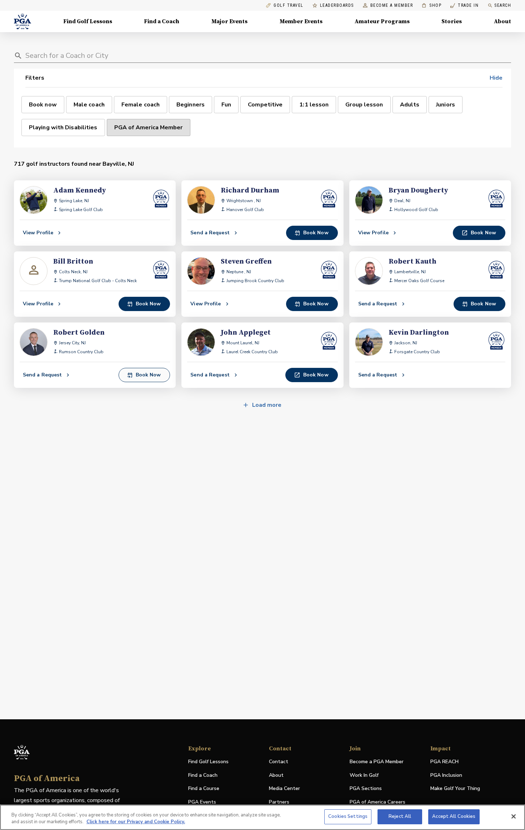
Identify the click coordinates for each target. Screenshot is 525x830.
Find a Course (203, 788)
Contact (278, 761)
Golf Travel (289, 5)
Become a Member (391, 5)
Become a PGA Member (377, 761)
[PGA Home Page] (22, 21)
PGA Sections (366, 788)
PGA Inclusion (446, 775)
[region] (262, 817)
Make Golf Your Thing (455, 788)
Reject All (400, 816)
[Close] (513, 816)
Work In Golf (364, 775)
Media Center (284, 788)
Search (502, 5)
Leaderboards (337, 5)
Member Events (301, 21)
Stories (451, 21)
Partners (279, 802)
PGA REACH (444, 762)
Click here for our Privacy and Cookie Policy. (135, 822)
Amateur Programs (382, 21)
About (502, 21)
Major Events (229, 21)
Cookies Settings (348, 816)
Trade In (464, 5)
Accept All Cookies (453, 816)
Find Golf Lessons (87, 21)
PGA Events (202, 802)
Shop (431, 5)
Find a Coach (161, 21)
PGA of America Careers (377, 802)
